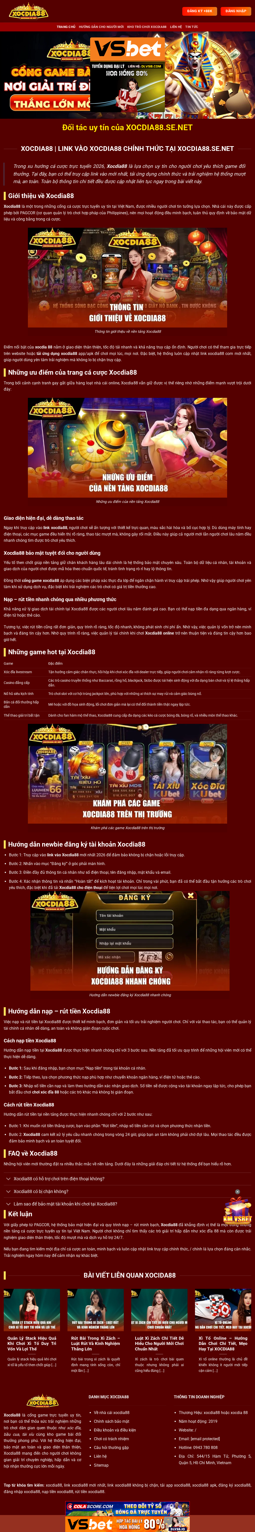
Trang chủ (66, 27)
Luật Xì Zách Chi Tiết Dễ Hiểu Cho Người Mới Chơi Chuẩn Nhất (159, 1343)
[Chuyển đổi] (8, 1179)
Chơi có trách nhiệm (111, 1438)
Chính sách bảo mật (111, 1421)
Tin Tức (191, 27)
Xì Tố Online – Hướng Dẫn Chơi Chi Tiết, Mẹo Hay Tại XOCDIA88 (223, 1343)
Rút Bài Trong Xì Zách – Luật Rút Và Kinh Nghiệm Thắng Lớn (95, 1343)
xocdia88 (212, 1412)
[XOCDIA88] (29, 11)
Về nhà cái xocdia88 (111, 1412)
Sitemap (101, 1465)
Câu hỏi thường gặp (111, 1447)
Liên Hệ (176, 27)
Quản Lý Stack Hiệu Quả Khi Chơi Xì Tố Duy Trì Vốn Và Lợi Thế (31, 1343)
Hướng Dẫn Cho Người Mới (101, 27)
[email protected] (205, 1438)
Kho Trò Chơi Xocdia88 (146, 27)
